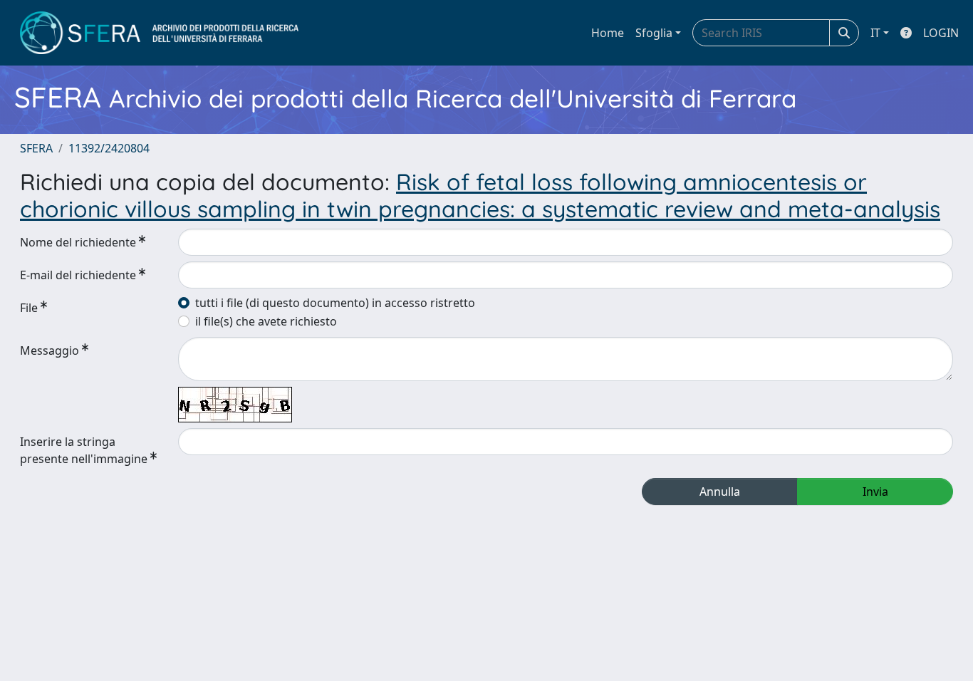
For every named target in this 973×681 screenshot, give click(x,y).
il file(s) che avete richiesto (266, 321)
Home (607, 33)
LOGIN (941, 33)
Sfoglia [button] (653, 33)
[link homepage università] (159, 33)
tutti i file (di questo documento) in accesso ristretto (335, 303)
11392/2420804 (109, 148)
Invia (875, 491)
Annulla (719, 491)
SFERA (36, 148)
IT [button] (875, 33)
